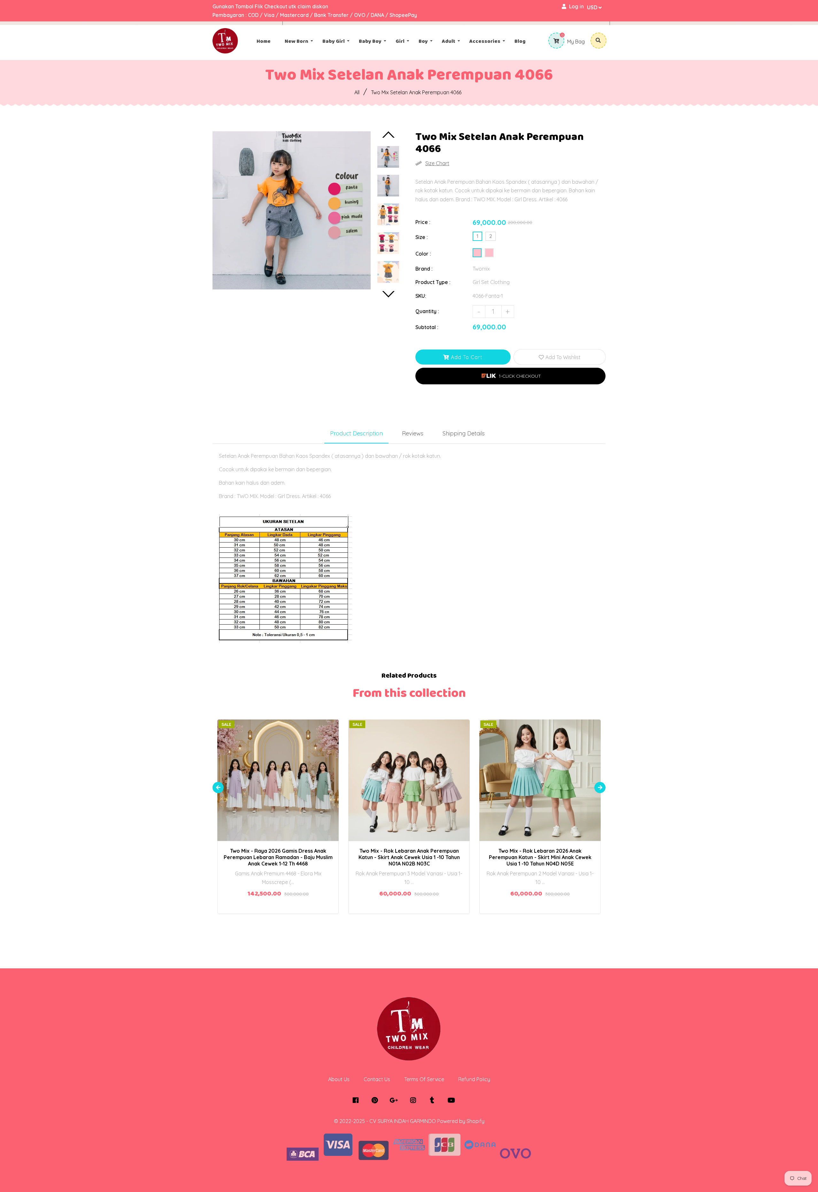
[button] (510, 376)
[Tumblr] (433, 1100)
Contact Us (377, 1079)
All (356, 92)
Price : (422, 222)
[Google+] (395, 1100)
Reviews (412, 433)
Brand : (424, 268)
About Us (339, 1079)
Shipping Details (464, 433)
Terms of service (424, 1079)
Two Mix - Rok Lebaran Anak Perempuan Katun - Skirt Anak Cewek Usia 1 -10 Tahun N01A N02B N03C (409, 857)
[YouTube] (453, 1100)
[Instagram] (414, 1100)
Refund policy (474, 1079)
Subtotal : (426, 327)
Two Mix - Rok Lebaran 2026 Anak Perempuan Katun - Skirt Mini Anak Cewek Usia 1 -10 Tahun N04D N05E (540, 857)
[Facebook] (357, 1100)
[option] (291, 210)
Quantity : (427, 311)
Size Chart (437, 163)
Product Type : (433, 282)
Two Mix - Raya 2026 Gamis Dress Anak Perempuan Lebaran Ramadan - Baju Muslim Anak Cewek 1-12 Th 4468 (278, 857)
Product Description (356, 433)
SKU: (420, 296)
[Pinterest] (376, 1100)
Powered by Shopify (460, 1121)
